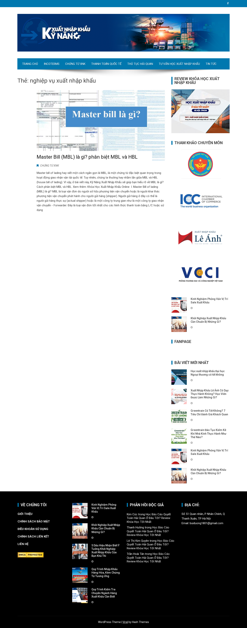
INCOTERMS (51, 64)
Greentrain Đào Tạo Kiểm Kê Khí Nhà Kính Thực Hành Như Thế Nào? (208, 433)
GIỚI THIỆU (25, 514)
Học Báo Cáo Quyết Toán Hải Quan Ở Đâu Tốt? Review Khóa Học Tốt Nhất (149, 518)
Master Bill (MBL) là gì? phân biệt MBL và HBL (87, 157)
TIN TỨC (211, 64)
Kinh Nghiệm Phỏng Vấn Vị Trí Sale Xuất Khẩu (103, 508)
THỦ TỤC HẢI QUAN (140, 64)
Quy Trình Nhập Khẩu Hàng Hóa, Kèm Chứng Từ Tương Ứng (105, 573)
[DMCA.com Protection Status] (31, 554)
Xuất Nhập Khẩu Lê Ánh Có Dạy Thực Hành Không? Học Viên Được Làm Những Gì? (209, 394)
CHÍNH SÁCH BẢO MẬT (34, 521)
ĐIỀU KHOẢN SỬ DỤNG (33, 529)
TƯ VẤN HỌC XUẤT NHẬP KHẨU (179, 64)
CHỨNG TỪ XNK (75, 64)
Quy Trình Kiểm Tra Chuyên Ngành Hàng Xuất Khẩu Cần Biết (104, 593)
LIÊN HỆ (23, 544)
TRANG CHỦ (30, 64)
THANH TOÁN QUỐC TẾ (106, 64)
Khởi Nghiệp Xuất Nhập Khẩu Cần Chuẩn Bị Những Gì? (105, 528)
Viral (125, 622)
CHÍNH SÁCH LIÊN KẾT (33, 536)
